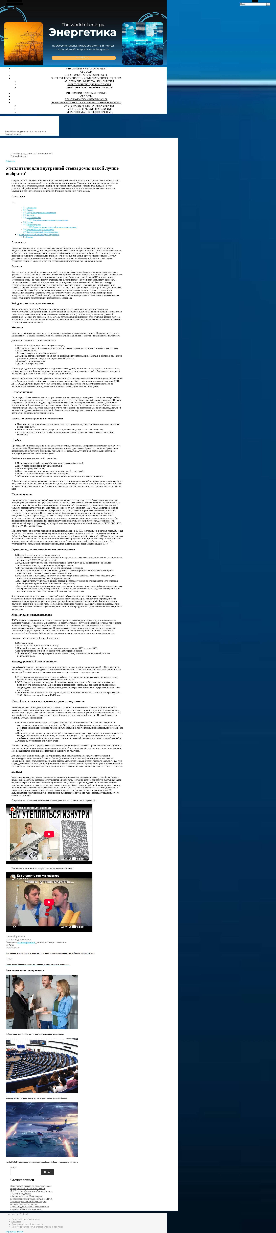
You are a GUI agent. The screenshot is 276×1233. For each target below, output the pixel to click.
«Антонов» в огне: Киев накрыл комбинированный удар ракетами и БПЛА (31, 1197)
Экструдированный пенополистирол (42, 232)
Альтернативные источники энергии (89, 81)
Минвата (30, 215)
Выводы (29, 237)
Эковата (30, 210)
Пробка (30, 222)
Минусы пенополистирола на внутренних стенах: (50, 220)
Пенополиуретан (34, 225)
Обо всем (86, 71)
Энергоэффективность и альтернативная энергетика (86, 78)
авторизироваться (26, 942)
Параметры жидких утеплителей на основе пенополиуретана (54, 227)
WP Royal (23, 1214)
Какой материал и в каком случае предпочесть (39, 234)
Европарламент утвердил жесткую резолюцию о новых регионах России (36, 1098)
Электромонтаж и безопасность (86, 74)
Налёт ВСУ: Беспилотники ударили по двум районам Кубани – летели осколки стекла (42, 1162)
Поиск (13, 1167)
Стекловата (31, 208)
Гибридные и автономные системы (89, 87)
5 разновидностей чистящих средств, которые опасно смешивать (28, 1202)
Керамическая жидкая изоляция (40, 229)
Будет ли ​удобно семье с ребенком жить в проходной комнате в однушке (29, 1207)
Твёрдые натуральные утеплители (41, 213)
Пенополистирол (34, 218)
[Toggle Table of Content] (14, 203)
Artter (11, 945)
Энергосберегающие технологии (89, 84)
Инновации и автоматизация (86, 68)
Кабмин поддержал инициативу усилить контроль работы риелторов (35, 1034)
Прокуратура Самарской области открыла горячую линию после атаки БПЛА (30, 1187)
